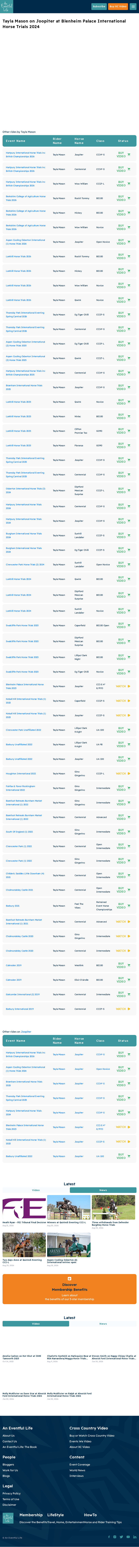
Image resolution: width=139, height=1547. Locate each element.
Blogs (6, 1475)
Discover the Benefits (33, 1522)
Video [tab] (36, 1190)
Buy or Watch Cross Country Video (92, 1435)
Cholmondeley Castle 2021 (19, 889)
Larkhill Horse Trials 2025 (18, 401)
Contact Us (10, 1441)
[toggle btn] (133, 6)
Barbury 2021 (12, 905)
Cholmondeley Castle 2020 (19, 936)
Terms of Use (11, 1499)
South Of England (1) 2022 (19, 831)
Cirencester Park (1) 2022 (19, 846)
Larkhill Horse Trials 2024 (18, 579)
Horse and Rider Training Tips (103, 1522)
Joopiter (26, 1031)
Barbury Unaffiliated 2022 (19, 744)
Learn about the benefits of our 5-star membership (69, 1297)
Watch (121, 686)
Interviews (77, 1475)
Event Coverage (80, 1464)
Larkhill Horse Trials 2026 (18, 256)
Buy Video (121, 154)
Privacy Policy (12, 1493)
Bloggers (8, 1464)
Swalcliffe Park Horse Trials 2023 (22, 625)
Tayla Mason (59, 1054)
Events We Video (80, 1441)
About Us (9, 1435)
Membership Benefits (69, 1289)
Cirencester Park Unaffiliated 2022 (23, 730)
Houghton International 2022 (21, 773)
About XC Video (80, 1447)
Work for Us (10, 1470)
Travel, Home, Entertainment (65, 1522)
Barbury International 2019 (20, 1009)
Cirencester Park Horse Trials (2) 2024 (25, 564)
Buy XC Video (118, 6)
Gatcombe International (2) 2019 (22, 994)
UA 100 (100, 1156)
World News (77, 1470)
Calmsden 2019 (13, 965)
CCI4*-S (100, 1054)
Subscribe (99, 6)
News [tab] (103, 1190)
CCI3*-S (100, 1141)
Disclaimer (9, 1504)
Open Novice (103, 1069)
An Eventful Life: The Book (20, 1447)
